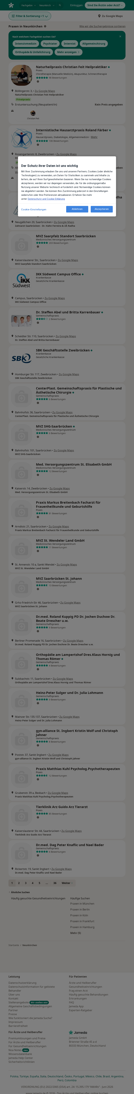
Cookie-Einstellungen (33, 209)
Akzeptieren (102, 209)
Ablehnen (77, 209)
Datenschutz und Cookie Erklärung (46, 198)
